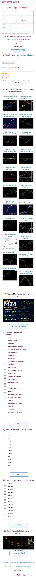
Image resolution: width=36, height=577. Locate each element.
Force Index (11, 409)
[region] (18, 543)
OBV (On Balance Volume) (15, 370)
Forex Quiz (5, 562)
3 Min (9, 436)
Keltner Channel (12, 379)
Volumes (10, 400)
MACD (9, 338)
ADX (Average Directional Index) (17, 349)
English (23, 575)
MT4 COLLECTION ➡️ (18, 326)
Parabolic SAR (12, 367)
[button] (3, 542)
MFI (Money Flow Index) (14, 397)
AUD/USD (10, 498)
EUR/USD (10, 483)
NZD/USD (10, 501)
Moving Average (12, 352)
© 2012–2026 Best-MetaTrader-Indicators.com (18, 566)
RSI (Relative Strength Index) (16, 346)
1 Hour (10, 451)
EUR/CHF (10, 507)
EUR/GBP (10, 504)
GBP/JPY (10, 513)
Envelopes (11, 364)
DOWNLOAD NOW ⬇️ (18, 50)
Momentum (11, 355)
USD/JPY (10, 486)
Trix (9, 385)
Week (9, 459)
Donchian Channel (13, 382)
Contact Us (31, 562)
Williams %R (11, 358)
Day (9, 456)
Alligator (10, 391)
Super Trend (11, 373)
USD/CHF (10, 492)
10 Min (10, 442)
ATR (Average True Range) (15, 403)
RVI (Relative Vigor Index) (15, 412)
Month (9, 462)
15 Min (10, 445)
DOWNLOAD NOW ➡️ (19, 553)
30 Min (10, 448)
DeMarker (10, 406)
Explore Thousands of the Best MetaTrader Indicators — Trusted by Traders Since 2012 (11, 2)
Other (9, 415)
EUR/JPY (10, 510)
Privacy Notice (23, 562)
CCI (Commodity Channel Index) (17, 361)
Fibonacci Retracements (14, 376)
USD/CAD (10, 495)
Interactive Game (13, 562)
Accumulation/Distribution (15, 394)
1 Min (9, 433)
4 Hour (10, 454)
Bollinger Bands (12, 340)
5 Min (9, 439)
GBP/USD (10, 489)
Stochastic (11, 343)
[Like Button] (16, 42)
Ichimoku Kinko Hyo (13, 388)
